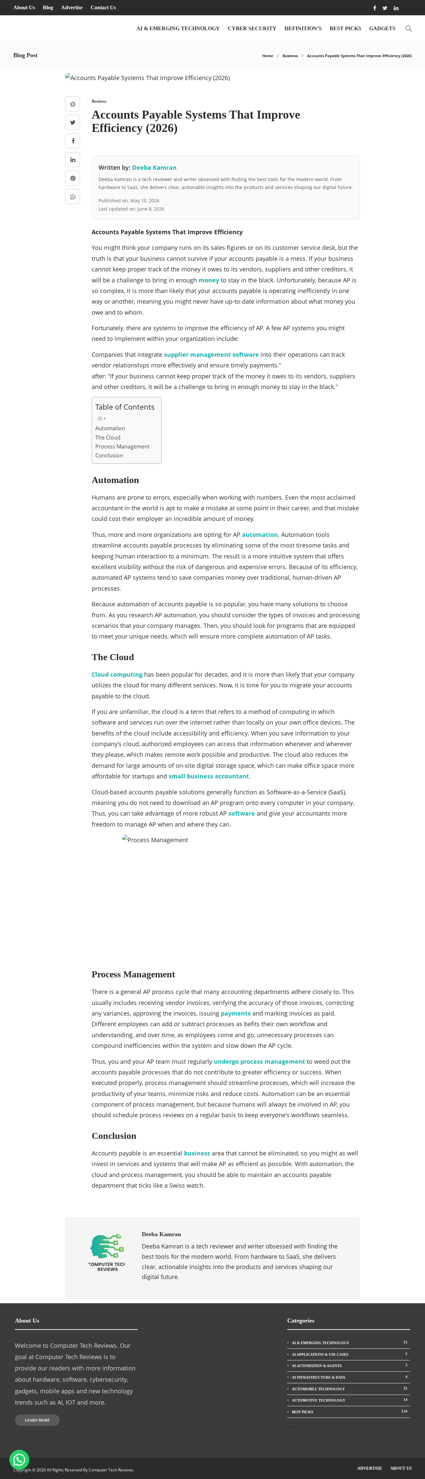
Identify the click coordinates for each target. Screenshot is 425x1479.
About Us (24, 7)
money (209, 280)
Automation (110, 428)
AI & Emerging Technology (178, 28)
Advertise (72, 7)
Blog (48, 7)
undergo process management (259, 1061)
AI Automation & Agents (349, 1365)
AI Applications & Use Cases (349, 1354)
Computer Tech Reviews (111, 1470)
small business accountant (209, 776)
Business (290, 55)
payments (236, 1013)
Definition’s (303, 28)
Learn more (37, 1420)
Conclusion (109, 455)
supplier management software (211, 354)
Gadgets (382, 28)
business (197, 1153)
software (241, 813)
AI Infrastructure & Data (349, 1377)
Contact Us (103, 7)
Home (267, 55)
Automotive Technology (349, 1400)
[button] (19, 1460)
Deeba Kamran (154, 167)
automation (260, 535)
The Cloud (108, 437)
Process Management (122, 446)
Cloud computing (117, 674)
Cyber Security (252, 28)
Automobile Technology (349, 1388)
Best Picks (345, 28)
